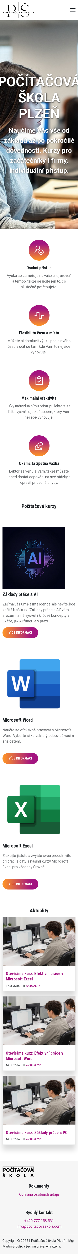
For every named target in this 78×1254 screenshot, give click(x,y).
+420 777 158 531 (39, 1220)
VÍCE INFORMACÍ (20, 633)
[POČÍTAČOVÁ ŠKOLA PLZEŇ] (18, 10)
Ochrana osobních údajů (39, 1194)
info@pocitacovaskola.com (39, 1226)
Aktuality (33, 985)
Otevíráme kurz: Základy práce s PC (36, 1132)
